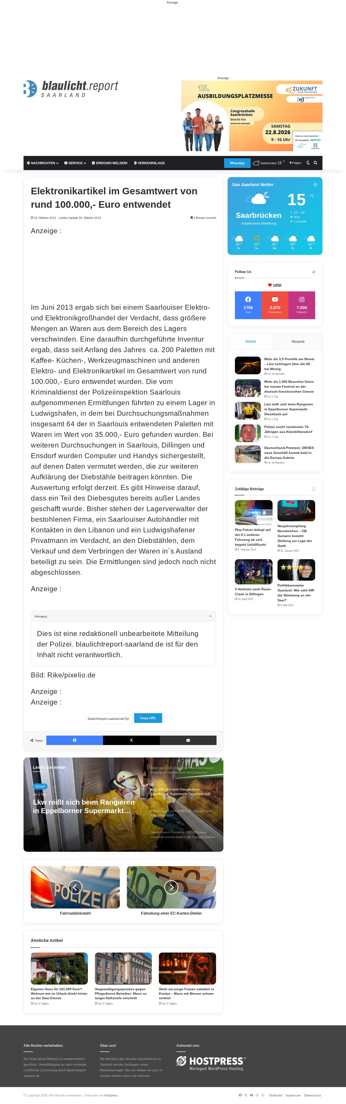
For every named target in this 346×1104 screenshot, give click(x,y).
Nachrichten (42, 163)
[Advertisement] (173, 38)
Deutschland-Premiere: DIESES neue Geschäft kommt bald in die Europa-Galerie (289, 453)
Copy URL (148, 718)
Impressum (293, 1095)
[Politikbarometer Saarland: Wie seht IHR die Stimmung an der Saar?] (296, 569)
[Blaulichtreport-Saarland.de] (71, 88)
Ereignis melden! (111, 163)
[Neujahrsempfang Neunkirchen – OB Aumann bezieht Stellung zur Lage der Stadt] (296, 510)
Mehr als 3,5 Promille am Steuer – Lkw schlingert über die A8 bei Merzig (289, 364)
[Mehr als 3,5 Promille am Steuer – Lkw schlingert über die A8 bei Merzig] (248, 365)
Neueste (298, 341)
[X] (131, 740)
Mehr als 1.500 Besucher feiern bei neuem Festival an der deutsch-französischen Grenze (289, 386)
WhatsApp (237, 163)
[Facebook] (74, 740)
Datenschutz (312, 1095)
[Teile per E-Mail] (188, 740)
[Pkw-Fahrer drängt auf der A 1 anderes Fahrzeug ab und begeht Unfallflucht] (254, 512)
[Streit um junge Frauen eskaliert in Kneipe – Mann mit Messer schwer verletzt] (187, 969)
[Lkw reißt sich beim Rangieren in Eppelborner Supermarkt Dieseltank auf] (248, 411)
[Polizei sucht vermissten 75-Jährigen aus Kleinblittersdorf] (248, 433)
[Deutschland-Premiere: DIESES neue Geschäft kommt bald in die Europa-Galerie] (248, 454)
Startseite (275, 1095)
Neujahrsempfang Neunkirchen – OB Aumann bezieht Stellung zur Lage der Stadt (295, 536)
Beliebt (250, 341)
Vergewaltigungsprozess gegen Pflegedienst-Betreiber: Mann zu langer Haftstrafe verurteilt (121, 993)
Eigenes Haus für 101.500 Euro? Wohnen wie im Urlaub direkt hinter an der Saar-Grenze (59, 993)
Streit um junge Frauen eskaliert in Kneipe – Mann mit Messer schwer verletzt (186, 993)
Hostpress (111, 1095)
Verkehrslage (151, 163)
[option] (123, 805)
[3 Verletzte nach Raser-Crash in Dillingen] (254, 571)
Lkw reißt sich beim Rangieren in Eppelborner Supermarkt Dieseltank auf (288, 409)
